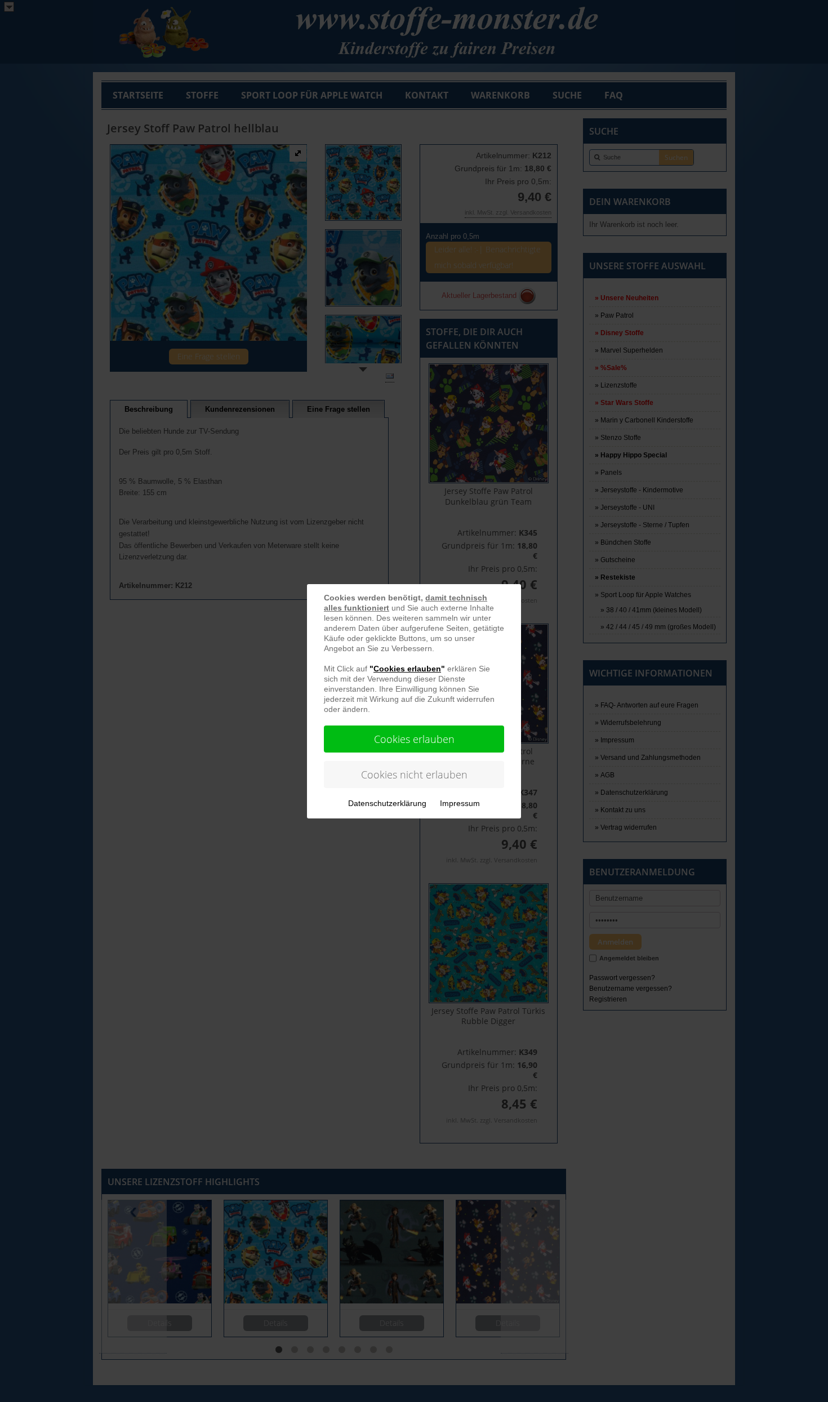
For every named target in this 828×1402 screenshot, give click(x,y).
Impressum (460, 803)
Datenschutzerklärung (387, 803)
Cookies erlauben (414, 739)
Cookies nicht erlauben (414, 774)
